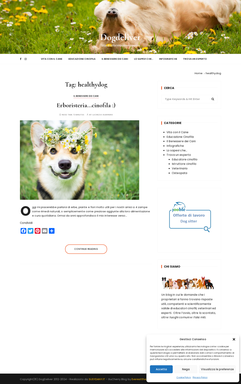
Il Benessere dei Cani (115, 59)
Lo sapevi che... (177, 150)
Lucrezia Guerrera (102, 115)
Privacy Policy (200, 377)
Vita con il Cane (51, 59)
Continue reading (86, 249)
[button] (234, 339)
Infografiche (168, 59)
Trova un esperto (195, 59)
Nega (186, 369)
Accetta (161, 369)
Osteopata (179, 173)
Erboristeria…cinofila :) (86, 105)
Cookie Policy (183, 377)
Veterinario (180, 168)
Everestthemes (142, 379)
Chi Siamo (172, 266)
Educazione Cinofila (82, 59)
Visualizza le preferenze (217, 369)
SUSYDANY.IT (97, 379)
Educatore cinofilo (184, 159)
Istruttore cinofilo (184, 164)
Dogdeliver (120, 37)
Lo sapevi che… (143, 59)
